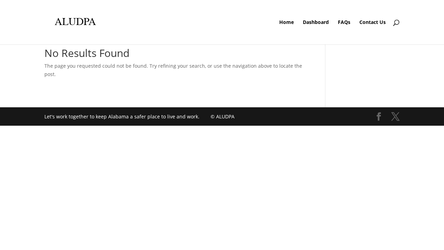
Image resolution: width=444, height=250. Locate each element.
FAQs (344, 22)
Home (286, 22)
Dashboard (316, 22)
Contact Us (372, 22)
